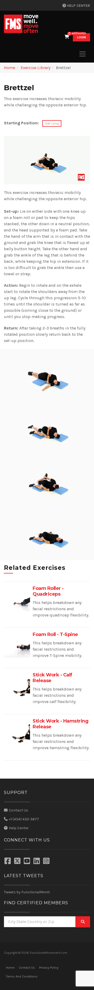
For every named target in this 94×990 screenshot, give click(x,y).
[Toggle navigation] (82, 54)
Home (9, 67)
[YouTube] (28, 861)
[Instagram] (47, 861)
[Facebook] (8, 861)
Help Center (78, 5)
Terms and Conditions (22, 976)
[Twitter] (18, 861)
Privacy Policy (48, 967)
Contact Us (18, 810)
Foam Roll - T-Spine (55, 634)
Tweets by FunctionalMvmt (27, 892)
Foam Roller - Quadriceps (48, 591)
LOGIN (81, 37)
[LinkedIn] (37, 861)
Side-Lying (52, 123)
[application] (47, 160)
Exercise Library (35, 67)
